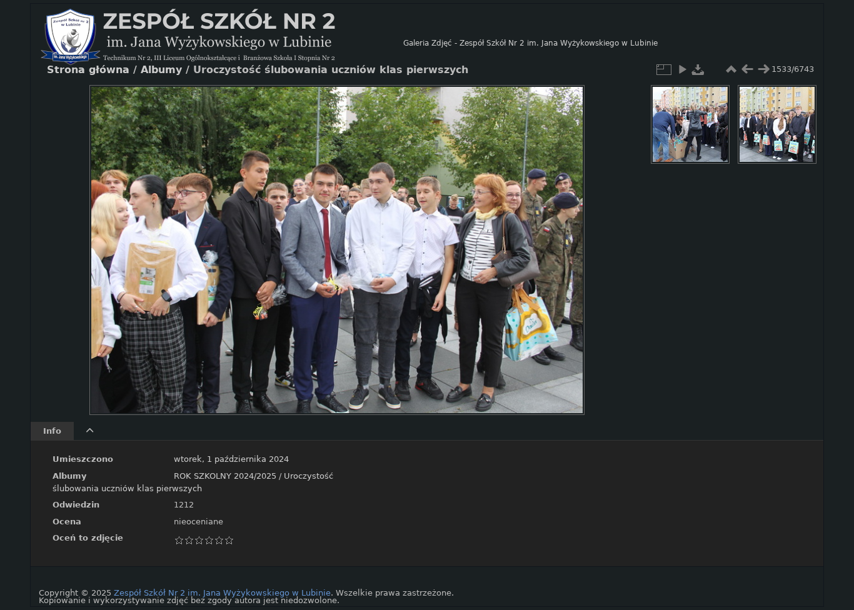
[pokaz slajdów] (682, 69)
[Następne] (564, 240)
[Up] (332, 103)
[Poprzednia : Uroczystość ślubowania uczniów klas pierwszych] (747, 69)
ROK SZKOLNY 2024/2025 (225, 476)
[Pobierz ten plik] (698, 69)
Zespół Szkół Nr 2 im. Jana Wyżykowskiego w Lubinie (222, 593)
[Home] (222, 43)
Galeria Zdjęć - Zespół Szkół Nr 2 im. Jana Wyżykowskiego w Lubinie (530, 43)
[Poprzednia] (109, 240)
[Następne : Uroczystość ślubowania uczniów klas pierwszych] (763, 69)
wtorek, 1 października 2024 (231, 459)
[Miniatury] (731, 69)
